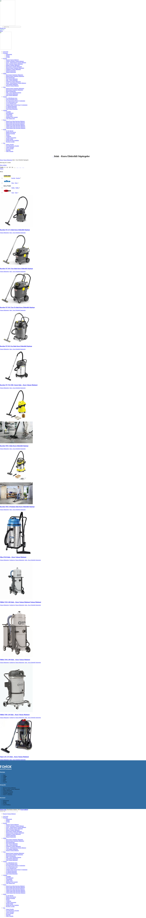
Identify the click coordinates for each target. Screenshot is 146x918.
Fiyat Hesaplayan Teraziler (12, 146)
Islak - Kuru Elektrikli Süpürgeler (18, 232)
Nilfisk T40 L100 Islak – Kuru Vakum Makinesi (15, 659)
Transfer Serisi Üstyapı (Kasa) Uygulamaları (16, 105)
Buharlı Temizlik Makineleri (13, 65)
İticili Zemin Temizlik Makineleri (14, 66)
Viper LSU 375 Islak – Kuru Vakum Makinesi (14, 757)
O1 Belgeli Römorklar (11, 106)
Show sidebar (3, 165)
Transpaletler (9, 114)
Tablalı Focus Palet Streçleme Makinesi (15, 125)
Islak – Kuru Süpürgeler (12, 80)
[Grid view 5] (20, 167)
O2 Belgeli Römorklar (11, 107)
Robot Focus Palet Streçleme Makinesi (15, 121)
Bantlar (8, 135)
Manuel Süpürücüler (11, 72)
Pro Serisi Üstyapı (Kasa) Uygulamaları (15, 100)
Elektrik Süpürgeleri (11, 70)
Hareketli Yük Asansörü (12, 117)
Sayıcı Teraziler (10, 148)
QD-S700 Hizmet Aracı (11, 99)
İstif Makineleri (9, 113)
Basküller (8, 150)
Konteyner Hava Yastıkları (12, 140)
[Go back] (53, 156)
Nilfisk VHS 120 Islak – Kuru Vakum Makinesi (15, 714)
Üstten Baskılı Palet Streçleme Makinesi (15, 128)
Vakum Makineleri (7, 160)
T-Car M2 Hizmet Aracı (12, 102)
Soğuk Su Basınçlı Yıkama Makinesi (15, 61)
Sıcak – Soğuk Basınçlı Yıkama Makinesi (16, 62)
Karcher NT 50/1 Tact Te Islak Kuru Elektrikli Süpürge (17, 307)
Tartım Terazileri (10, 147)
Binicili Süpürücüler (11, 91)
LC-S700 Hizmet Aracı (11, 98)
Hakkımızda (9, 54)
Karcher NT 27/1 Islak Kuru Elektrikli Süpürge (15, 230)
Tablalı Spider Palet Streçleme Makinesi (15, 126)
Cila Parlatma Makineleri (12, 84)
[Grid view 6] (23, 167)
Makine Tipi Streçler (11, 132)
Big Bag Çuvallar (10, 141)
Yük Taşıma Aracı (10, 118)
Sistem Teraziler (10, 144)
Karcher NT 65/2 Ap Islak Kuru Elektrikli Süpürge (16, 346)
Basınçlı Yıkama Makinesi (12, 59)
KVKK (8, 57)
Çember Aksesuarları (11, 137)
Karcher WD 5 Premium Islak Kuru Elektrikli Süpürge (17, 506)
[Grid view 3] (15, 167)
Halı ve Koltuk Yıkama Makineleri (14, 64)
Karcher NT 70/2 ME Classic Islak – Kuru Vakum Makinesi (18, 385)
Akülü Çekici (9, 115)
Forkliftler (8, 111)
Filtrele (1, 168)
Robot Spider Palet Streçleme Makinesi (15, 122)
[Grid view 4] (17, 167)
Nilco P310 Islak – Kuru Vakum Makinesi (13, 557)
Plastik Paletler (9, 139)
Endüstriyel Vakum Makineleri (13, 69)
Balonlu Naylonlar (10, 133)
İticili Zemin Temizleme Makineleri (14, 74)
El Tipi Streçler (9, 130)
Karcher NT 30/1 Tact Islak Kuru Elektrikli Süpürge (16, 268)
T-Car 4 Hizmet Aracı (11, 103)
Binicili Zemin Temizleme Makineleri (15, 68)
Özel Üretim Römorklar (11, 109)
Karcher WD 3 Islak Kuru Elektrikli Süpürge (14, 446)
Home (1, 160)
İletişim (8, 55)
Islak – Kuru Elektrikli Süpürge (13, 92)
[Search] (144, 27)
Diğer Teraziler (9, 151)
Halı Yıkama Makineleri (12, 79)
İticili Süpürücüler (10, 77)
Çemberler (8, 136)
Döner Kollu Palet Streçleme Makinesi (15, 124)
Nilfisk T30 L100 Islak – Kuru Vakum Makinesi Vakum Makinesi (20, 602)
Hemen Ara (3, 28)
